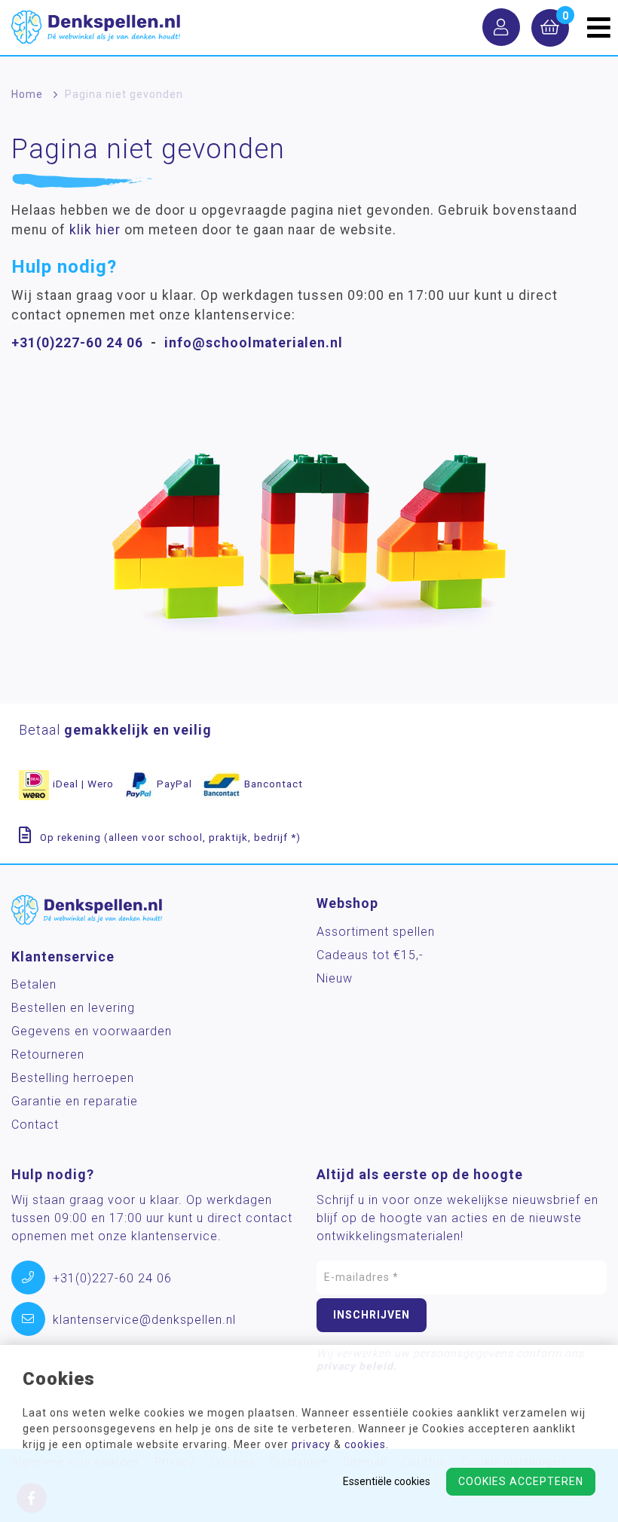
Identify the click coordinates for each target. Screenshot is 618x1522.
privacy (311, 1444)
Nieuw (335, 978)
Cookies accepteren (520, 1481)
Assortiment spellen (376, 932)
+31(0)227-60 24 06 (77, 342)
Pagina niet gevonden (124, 94)
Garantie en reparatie (74, 1101)
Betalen (34, 984)
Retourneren (47, 1054)
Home (27, 94)
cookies (365, 1444)
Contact (35, 1124)
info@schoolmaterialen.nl (253, 342)
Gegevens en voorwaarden (91, 1031)
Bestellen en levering (73, 1008)
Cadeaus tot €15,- (370, 955)
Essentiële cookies (386, 1481)
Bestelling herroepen (72, 1078)
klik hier (95, 229)
